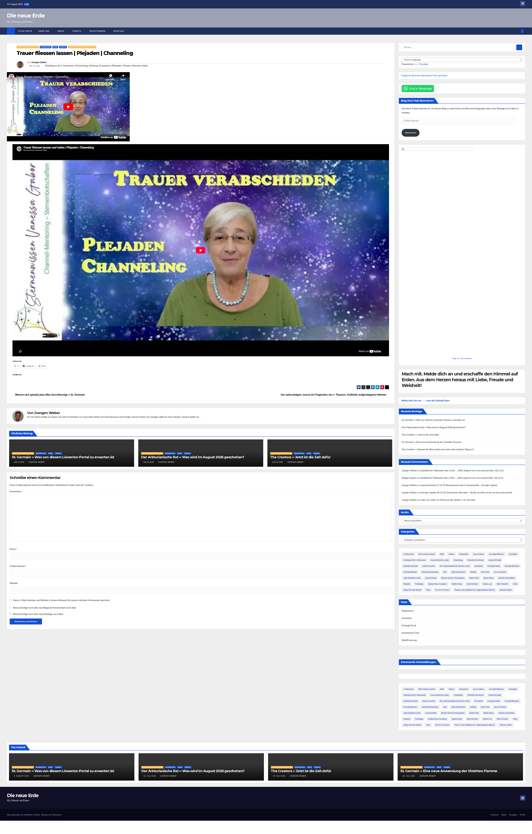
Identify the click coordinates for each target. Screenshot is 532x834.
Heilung (473, 572)
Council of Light (494, 560)
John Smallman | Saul (411, 578)
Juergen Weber (39, 62)
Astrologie (513, 554)
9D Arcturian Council (427, 554)
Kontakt (119, 31)
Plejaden (406, 584)
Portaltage (419, 584)
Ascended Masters (496, 554)
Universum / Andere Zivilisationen (82, 47)
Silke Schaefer (502, 584)
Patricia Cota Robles (506, 578)
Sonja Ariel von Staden (412, 590)
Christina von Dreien (475, 560)
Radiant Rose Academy (437, 584)
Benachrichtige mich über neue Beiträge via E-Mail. (38, 614)
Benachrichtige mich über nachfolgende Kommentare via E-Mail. (44, 608)
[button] (518, 31)
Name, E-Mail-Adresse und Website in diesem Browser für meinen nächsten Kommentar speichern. (61, 600)
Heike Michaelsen (458, 572)
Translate (423, 64)
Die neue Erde (26, 15)
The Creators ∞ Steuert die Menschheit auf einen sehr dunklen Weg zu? (438, 449)
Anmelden (407, 618)
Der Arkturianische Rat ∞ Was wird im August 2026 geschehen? (192, 457)
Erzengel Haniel (494, 566)
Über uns (44, 31)
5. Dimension (408, 554)
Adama (451, 554)
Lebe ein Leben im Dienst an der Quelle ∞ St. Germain (448, 500)
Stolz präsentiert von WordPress (20, 815)
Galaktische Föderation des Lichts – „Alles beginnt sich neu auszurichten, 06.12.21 (462, 470)
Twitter (503, 815)
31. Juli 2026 (150, 776)
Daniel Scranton (428, 566)
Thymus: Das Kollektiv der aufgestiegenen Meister (474, 590)
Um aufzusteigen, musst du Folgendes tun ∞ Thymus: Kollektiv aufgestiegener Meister (334, 394)
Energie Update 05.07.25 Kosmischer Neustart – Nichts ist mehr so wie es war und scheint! (466, 492)
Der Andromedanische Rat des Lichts (455, 566)
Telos (428, 590)
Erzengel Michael (410, 572)
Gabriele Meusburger (430, 572)
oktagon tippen (409, 478)
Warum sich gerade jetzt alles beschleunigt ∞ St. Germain (50, 394)
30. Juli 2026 (279, 776)
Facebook (494, 815)
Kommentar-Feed (410, 633)
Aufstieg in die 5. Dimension (414, 560)
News (61, 31)
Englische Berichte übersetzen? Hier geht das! (424, 75)
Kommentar (16, 491)
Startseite (25, 31)
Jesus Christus (500, 572)
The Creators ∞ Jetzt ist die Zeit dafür (300, 457)
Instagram (513, 815)
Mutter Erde (474, 578)
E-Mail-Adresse (18, 566)
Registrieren (97, 31)
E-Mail (522, 815)
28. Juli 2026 (409, 776)
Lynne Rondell (430, 578)
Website (14, 583)
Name (13, 549)
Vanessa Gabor (506, 590)
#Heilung (93, 66)
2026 (442, 554)
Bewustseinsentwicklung (27, 47)
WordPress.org (409, 640)
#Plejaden (116, 66)
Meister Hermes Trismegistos (453, 578)
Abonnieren (410, 133)
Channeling (458, 560)
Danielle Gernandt (410, 566)
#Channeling (81, 66)
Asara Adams (478, 554)
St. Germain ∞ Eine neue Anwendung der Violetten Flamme (431, 442)
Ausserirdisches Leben (439, 560)
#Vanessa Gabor (139, 66)
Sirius (515, 584)
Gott (445, 572)
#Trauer (126, 66)
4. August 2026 (21, 776)
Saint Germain (472, 584)
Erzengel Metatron (512, 566)
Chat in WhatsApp (420, 88)
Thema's (63, 47)
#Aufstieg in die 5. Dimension (59, 66)
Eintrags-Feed (409, 625)
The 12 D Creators (442, 590)
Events (77, 31)
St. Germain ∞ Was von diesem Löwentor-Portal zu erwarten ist (63, 457)
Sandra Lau (487, 584)
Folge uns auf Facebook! (462, 358)
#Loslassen (104, 66)
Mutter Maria (489, 578)
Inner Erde (485, 572)
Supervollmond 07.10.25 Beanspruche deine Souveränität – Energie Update (459, 485)
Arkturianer (463, 554)
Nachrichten (46, 47)
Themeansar (57, 815)
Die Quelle (479, 566)
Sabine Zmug (457, 584)
